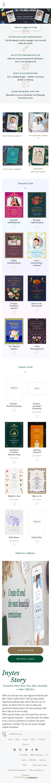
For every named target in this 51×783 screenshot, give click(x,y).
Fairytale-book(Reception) (14, 221)
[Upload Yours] (37, 522)
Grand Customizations (17, 770)
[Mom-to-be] (37, 480)
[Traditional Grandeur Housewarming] (14, 434)
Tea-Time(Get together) (14, 347)
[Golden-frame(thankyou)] (14, 245)
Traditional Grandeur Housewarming (14, 452)
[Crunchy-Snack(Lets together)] (14, 288)
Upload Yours (36, 537)
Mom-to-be (36, 496)
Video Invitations (36, 770)
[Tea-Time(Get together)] (14, 331)
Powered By (19, 777)
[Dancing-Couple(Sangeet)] (37, 204)
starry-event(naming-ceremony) (37, 262)
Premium (24, 755)
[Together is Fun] (14, 480)
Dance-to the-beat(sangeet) (36, 305)
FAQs (33, 739)
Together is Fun (14, 496)
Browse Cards (26, 659)
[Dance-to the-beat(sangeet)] (37, 288)
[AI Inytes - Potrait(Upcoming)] (14, 388)
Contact (25, 739)
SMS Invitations (36, 755)
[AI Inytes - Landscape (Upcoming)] (37, 388)
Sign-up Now (25, 650)
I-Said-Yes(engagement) (37, 347)
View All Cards (24, 553)
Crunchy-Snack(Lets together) (14, 306)
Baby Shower (14, 537)
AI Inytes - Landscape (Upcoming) (37, 406)
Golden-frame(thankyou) (14, 261)
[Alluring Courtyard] (37, 434)
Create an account (39, 765)
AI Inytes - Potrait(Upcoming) (14, 405)
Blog (17, 739)
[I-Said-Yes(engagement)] (37, 331)
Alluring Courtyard (37, 451)
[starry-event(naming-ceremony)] (37, 245)
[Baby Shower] (14, 522)
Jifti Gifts (33, 760)
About (10, 739)
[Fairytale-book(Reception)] (14, 204)
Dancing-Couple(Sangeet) (36, 221)
